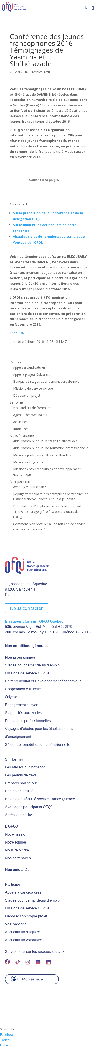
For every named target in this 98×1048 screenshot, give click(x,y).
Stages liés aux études (23, 713)
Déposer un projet (26, 395)
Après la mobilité (18, 815)
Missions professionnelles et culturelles (42, 455)
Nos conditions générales (27, 646)
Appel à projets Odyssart (31, 374)
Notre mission (16, 834)
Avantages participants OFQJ (28, 807)
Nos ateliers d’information (32, 408)
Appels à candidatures (29, 367)
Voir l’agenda (15, 924)
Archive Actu (41, 72)
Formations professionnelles (28, 721)
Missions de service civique (33, 388)
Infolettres (20, 429)
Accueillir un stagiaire (22, 932)
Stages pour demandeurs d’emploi (33, 665)
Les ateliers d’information (25, 767)
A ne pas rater (20, 481)
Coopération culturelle (23, 689)
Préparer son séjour (21, 783)
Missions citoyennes (28, 462)
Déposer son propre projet (26, 916)
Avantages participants (30, 487)
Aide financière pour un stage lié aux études (45, 441)
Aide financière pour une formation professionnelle (50, 448)
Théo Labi (17, 333)
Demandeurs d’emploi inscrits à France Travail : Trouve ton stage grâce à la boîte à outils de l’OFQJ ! (48, 511)
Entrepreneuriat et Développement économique (43, 681)
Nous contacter (26, 608)
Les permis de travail (22, 775)
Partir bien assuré (19, 791)
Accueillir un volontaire (23, 940)
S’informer (17, 402)
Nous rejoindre (17, 850)
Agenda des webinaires (30, 415)
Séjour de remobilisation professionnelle (37, 744)
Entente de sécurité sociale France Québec (40, 799)
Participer (17, 362)
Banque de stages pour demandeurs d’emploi (46, 381)
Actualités (20, 422)
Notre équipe (15, 842)
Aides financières (22, 435)
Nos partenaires (18, 858)
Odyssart (12, 697)
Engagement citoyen (21, 705)
